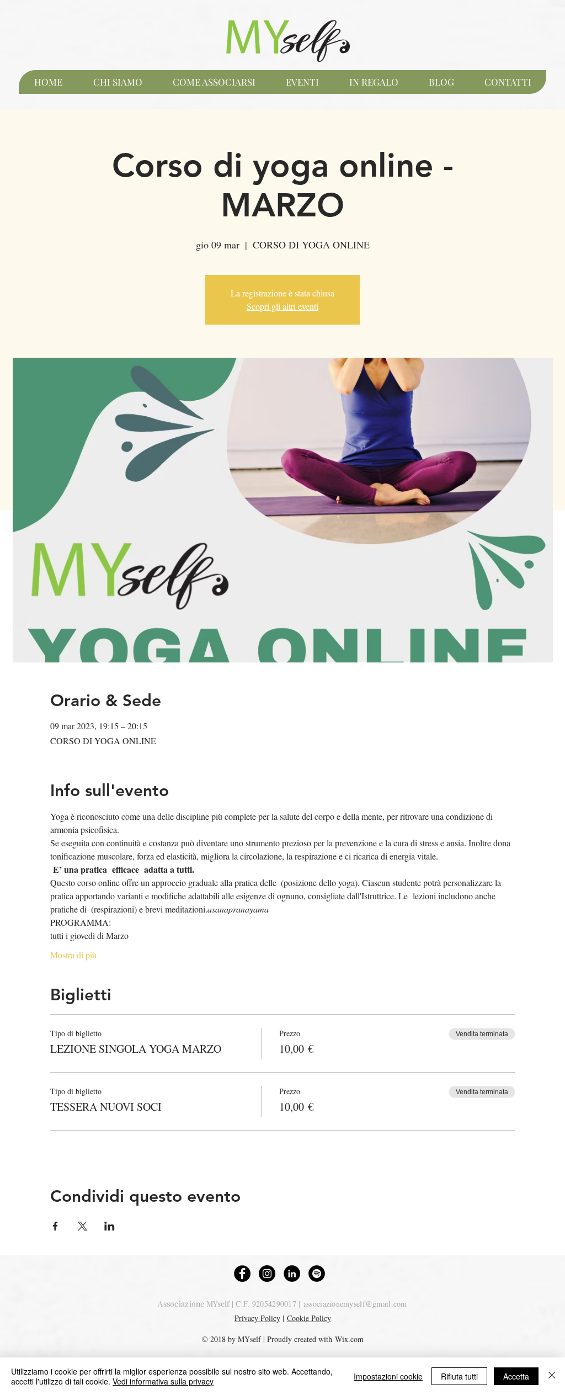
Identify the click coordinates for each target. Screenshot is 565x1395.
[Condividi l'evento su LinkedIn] (109, 1226)
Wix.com (349, 1339)
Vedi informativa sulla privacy (163, 1381)
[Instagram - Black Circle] (267, 1273)
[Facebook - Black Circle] (242, 1273)
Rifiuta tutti (459, 1376)
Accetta (516, 1376)
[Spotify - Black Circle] (316, 1273)
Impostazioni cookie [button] (388, 1376)
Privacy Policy (257, 1318)
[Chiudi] (551, 1376)
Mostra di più (73, 955)
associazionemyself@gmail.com (355, 1303)
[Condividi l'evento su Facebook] (55, 1226)
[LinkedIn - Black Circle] (292, 1273)
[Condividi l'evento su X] (82, 1226)
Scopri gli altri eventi (282, 306)
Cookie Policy (309, 1318)
